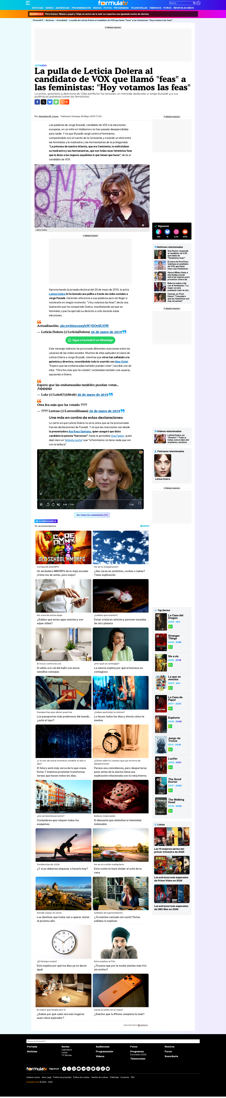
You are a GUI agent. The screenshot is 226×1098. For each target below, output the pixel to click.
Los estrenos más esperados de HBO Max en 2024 (171, 907)
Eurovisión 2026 (138, 1054)
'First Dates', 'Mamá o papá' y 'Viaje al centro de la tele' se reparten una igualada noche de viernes (89, 14)
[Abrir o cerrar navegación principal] (28, 3)
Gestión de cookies (99, 1077)
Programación (81, 7)
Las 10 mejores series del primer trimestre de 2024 (169, 850)
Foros (167, 7)
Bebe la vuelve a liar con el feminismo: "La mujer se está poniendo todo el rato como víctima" (178, 286)
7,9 (170, 811)
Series (49, 7)
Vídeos (97, 7)
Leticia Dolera (57, 294)
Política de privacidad (62, 1077)
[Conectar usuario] (198, 3)
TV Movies (66, 1055)
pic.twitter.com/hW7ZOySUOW (84, 326)
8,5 (170, 708)
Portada (32, 1046)
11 (67, 102)
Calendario (66, 1049)
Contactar (124, 1077)
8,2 (170, 749)
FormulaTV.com (32, 1082)
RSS (132, 1077)
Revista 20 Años (184, 7)
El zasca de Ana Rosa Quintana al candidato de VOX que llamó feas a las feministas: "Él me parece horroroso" (178, 265)
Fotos (108, 7)
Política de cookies (81, 1077)
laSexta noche (73, 440)
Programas (121, 7)
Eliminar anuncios (114, 27)
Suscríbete (171, 1056)
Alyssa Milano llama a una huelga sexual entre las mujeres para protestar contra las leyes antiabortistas (179, 276)
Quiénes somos (33, 1077)
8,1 (170, 726)
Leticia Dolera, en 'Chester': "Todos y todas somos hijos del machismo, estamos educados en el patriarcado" (178, 438)
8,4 (170, 665)
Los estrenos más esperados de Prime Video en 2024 (171, 879)
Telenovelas (139, 7)
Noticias (37, 7)
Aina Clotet (121, 361)
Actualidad (61, 20)
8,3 (170, 626)
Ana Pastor (117, 436)
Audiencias (63, 7)
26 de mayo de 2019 (106, 332)
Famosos (155, 7)
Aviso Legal (46, 1077)
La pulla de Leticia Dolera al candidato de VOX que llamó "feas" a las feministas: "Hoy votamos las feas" (120, 20)
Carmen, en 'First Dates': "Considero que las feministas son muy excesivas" (178, 297)
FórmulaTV (38, 20)
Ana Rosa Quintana (79, 431)
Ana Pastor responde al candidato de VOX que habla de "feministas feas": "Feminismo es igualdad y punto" (178, 254)
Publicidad (114, 1077)
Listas (64, 1052)
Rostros (169, 1046)
